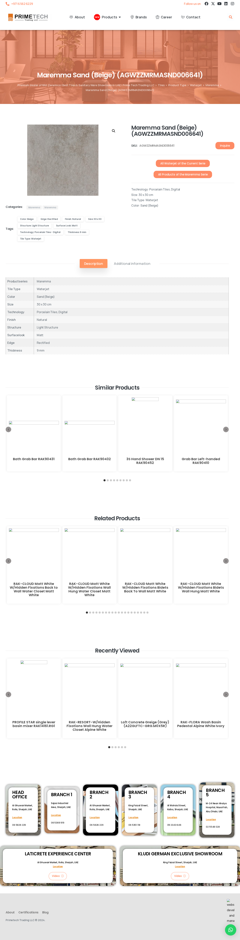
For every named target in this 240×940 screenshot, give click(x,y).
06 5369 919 (57, 822)
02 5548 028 (213, 826)
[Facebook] (206, 4)
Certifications (28, 912)
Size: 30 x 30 (94, 219)
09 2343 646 (174, 825)
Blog (45, 912)
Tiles (161, 85)
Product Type (177, 85)
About (10, 912)
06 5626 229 (19, 825)
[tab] (93, 263)
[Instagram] (232, 4)
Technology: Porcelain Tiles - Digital (40, 232)
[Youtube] (219, 4)
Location (17, 817)
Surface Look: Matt (66, 225)
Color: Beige (27, 219)
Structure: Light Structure (34, 225)
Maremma (212, 85)
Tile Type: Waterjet (30, 238)
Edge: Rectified (49, 219)
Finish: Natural (73, 219)
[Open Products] (120, 17)
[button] (230, 17)
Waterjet (196, 85)
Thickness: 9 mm (77, 232)
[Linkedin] (226, 4)
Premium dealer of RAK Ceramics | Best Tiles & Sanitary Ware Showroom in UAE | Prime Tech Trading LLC (85, 85)
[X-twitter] (213, 4)
